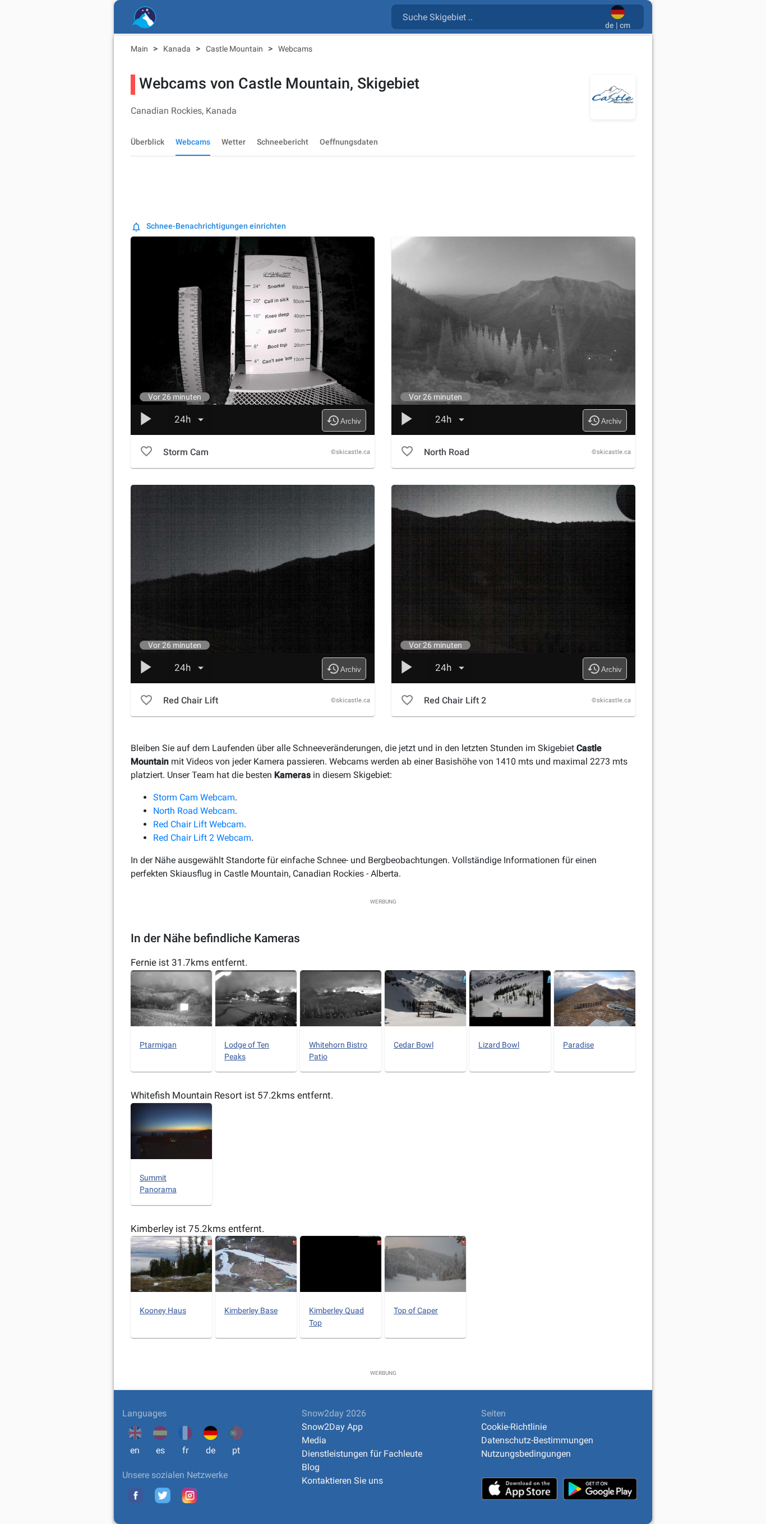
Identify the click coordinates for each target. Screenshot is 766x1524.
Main (140, 48)
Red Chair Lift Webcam (198, 824)
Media (314, 1440)
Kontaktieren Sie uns (342, 1480)
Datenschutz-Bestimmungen (537, 1440)
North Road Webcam (194, 810)
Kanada (177, 48)
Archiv (343, 420)
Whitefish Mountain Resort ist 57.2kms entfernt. (232, 1095)
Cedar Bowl (413, 1044)
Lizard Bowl (498, 1044)
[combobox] (500, 16)
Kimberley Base (251, 1310)
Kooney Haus (163, 1310)
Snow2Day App (332, 1426)
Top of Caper (416, 1310)
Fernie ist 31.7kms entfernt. (189, 962)
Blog (311, 1467)
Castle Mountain (235, 48)
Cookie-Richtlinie (514, 1426)
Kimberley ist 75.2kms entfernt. (197, 1228)
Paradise (578, 1044)
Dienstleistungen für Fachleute (362, 1453)
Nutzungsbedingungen (526, 1453)
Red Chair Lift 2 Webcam (202, 837)
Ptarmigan (158, 1044)
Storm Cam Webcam (194, 797)
